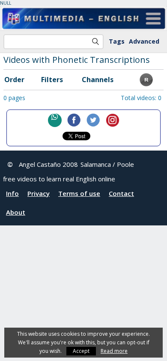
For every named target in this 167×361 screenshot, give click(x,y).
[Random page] (146, 84)
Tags (117, 41)
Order (14, 79)
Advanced (144, 41)
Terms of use (79, 193)
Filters (52, 79)
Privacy (38, 193)
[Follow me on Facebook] (74, 120)
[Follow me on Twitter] (93, 120)
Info (12, 193)
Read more (114, 351)
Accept (81, 351)
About (15, 212)
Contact (121, 193)
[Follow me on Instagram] (113, 120)
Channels (97, 79)
